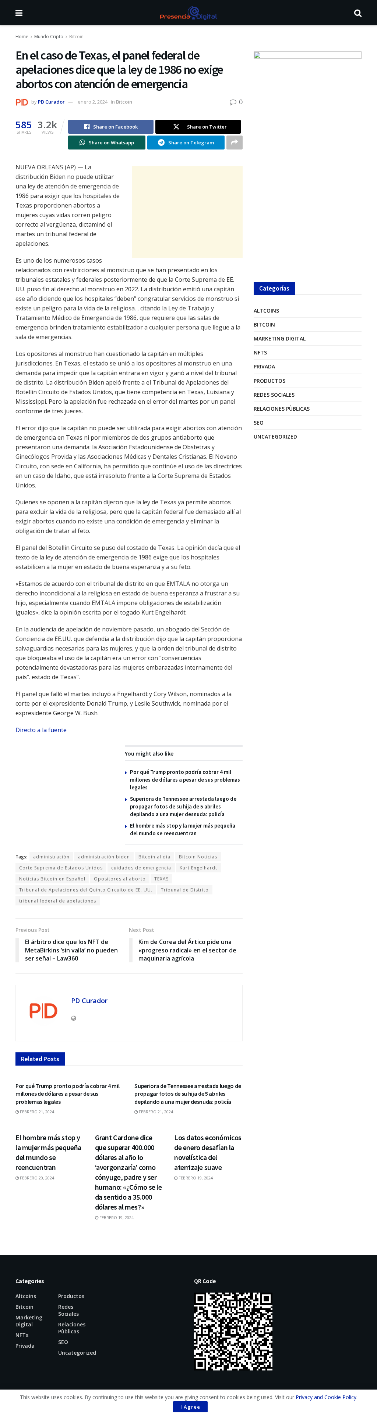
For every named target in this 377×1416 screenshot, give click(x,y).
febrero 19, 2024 (116, 1217)
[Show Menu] (18, 12)
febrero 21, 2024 (36, 1111)
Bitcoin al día (154, 857)
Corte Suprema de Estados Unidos (61, 868)
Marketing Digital (280, 338)
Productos (269, 380)
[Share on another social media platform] (234, 142)
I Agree (190, 1407)
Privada (264, 366)
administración (51, 857)
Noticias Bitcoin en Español (52, 879)
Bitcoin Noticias (198, 857)
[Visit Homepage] (188, 13)
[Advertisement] (187, 212)
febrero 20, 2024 (36, 1178)
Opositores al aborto (120, 879)
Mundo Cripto (48, 36)
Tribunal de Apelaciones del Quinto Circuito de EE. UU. (85, 890)
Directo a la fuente (41, 730)
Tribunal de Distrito (185, 890)
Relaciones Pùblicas (282, 408)
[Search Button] (358, 12)
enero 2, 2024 (93, 101)
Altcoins (266, 310)
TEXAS (161, 879)
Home (21, 36)
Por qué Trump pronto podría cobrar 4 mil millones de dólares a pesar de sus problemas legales (185, 779)
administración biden (104, 857)
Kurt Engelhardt (198, 868)
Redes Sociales (274, 394)
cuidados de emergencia (141, 868)
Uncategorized (275, 436)
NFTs (260, 352)
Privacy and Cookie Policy (326, 1397)
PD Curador (51, 101)
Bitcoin (76, 36)
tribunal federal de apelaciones (57, 901)
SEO (259, 422)
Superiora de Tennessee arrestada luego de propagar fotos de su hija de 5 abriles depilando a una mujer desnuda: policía (183, 806)
